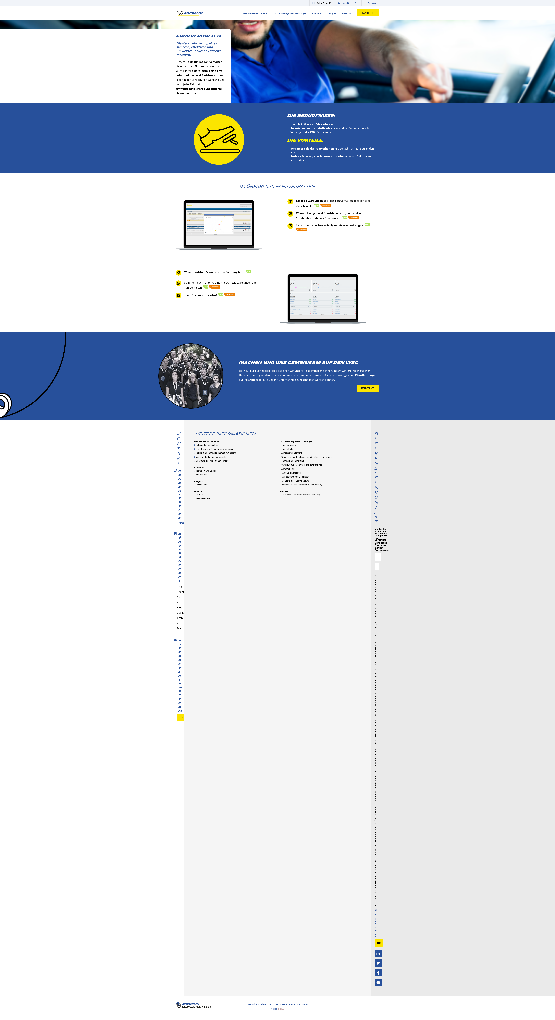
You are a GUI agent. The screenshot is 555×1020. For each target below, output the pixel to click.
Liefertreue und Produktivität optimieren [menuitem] (214, 449)
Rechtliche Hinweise (277, 1004)
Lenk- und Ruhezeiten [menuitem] (291, 472)
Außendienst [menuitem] (202, 474)
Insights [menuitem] (332, 13)
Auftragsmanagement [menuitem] (291, 452)
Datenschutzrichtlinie (376, 922)
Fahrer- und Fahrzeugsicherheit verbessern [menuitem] (216, 452)
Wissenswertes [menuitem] (203, 484)
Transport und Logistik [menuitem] (206, 470)
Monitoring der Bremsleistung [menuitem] (295, 480)
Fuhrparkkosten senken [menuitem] (207, 444)
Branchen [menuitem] (317, 13)
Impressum (294, 1004)
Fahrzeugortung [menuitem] (288, 444)
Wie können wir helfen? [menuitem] (255, 13)
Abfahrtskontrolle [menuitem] (289, 468)
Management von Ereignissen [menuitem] (295, 476)
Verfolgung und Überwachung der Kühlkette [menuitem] (301, 464)
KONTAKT (368, 12)
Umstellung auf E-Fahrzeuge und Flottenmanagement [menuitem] (306, 457)
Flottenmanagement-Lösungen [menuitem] (289, 13)
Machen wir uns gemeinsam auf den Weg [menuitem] (300, 494)
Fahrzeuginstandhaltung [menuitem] (292, 460)
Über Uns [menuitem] (347, 13)
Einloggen (372, 3)
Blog (357, 3)
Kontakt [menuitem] (284, 491)
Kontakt (345, 3)
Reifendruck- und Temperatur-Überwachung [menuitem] (301, 484)
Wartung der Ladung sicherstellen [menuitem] (211, 457)
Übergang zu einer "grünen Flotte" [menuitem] (212, 460)
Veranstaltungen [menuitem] (203, 498)
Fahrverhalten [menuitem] (287, 449)
